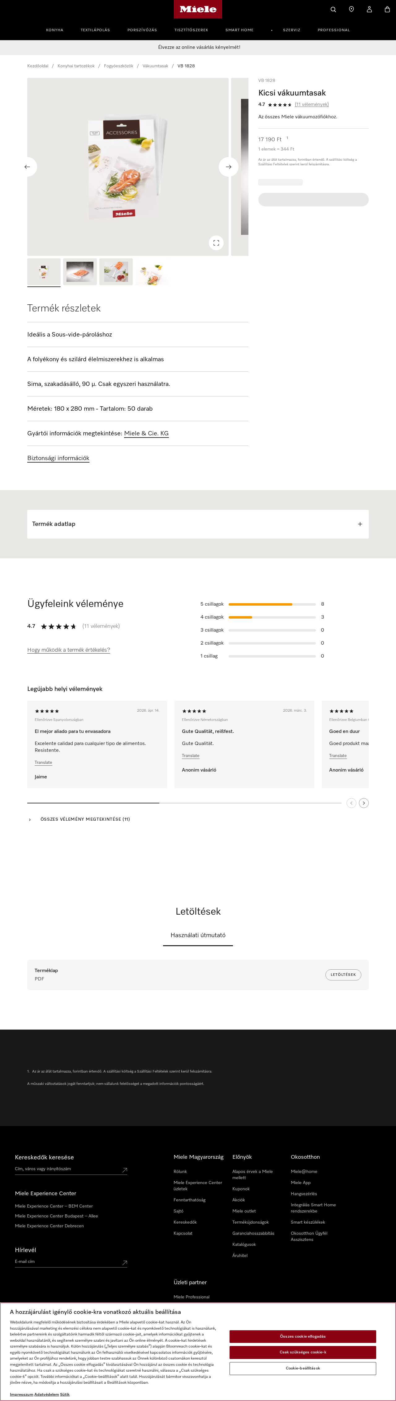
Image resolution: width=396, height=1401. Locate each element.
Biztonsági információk (58, 458)
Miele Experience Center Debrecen (49, 1226)
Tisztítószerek (191, 30)
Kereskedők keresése (44, 1157)
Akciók (238, 1200)
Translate (43, 762)
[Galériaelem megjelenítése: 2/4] (80, 272)
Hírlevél (25, 1250)
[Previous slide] (27, 167)
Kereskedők (185, 1222)
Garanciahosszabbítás (253, 1233)
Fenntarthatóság (189, 1200)
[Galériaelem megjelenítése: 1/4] (44, 272)
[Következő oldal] (364, 803)
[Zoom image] (216, 242)
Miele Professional (191, 1297)
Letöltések (343, 975)
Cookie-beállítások (303, 1368)
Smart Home (240, 30)
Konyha (54, 30)
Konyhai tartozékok (76, 66)
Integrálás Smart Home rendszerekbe (313, 1208)
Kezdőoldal (37, 66)
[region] (137, 167)
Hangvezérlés (304, 1194)
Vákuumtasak (155, 66)
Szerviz (291, 30)
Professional (334, 30)
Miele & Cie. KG (146, 433)
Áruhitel (240, 1256)
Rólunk (180, 1172)
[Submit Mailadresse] (124, 1262)
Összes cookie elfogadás (303, 1337)
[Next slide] (229, 167)
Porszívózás (142, 30)
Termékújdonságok (250, 1222)
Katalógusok (244, 1244)
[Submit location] (124, 1170)
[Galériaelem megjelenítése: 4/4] (152, 272)
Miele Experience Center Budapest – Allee (56, 1216)
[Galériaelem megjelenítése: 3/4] (116, 272)
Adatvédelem (46, 1395)
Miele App (301, 1183)
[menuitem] (58, 29)
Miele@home (304, 1172)
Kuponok (241, 1189)
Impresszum (21, 1395)
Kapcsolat (183, 1233)
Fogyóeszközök (118, 66)
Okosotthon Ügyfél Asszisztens (309, 1236)
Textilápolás (95, 30)
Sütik (65, 1395)
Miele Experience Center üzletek (198, 1186)
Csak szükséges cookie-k (303, 1352)
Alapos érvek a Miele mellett (252, 1175)
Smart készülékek (308, 1222)
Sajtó (178, 1211)
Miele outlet (244, 1211)
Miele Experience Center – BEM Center (54, 1206)
